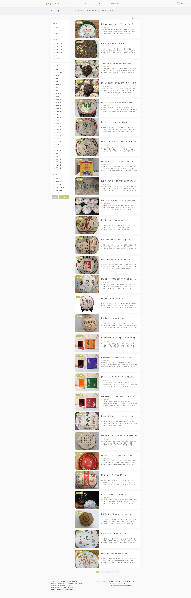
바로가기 (117, 581)
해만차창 (58, 159)
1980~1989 (59, 44)
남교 (57, 78)
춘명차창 (58, 150)
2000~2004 (59, 50)
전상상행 (58, 132)
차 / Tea (55, 10)
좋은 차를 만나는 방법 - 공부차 (53, 3)
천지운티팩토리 (60, 187)
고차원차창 (59, 72)
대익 (57, 81)
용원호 (58, 120)
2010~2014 (59, 56)
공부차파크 (59, 190)
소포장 (58, 33)
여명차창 (58, 111)
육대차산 (58, 123)
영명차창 (58, 117)
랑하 (57, 90)
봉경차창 (58, 108)
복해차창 (58, 105)
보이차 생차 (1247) (93, 11)
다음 (117, 572)
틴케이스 (58, 30)
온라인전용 (59, 181)
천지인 (58, 147)
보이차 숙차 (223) (107, 11)
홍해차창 (58, 162)
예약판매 (58, 184)
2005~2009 (59, 53)
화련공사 (58, 165)
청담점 (58, 178)
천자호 (58, 144)
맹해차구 (58, 96)
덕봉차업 (58, 84)
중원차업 (58, 135)
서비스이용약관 (59, 589)
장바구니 (182, 3)
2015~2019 (59, 59)
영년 (57, 114)
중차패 (58, 138)
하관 (57, 156)
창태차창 (58, 141)
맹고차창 (58, 93)
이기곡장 (58, 126)
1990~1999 (59, 47)
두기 (57, 87)
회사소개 (53, 589)
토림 (57, 153)
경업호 (58, 69)
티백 (57, 27)
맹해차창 (58, 99)
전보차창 (58, 129)
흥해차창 (58, 168)
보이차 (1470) (79, 11)
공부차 (58, 75)
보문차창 (58, 102)
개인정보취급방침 (69, 589)
